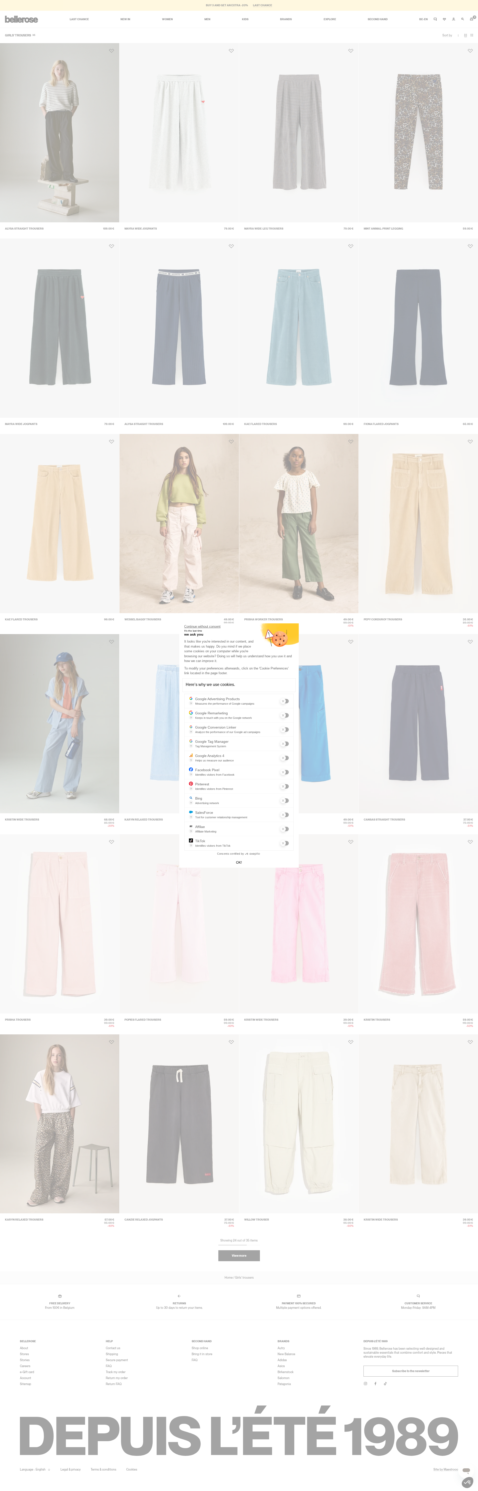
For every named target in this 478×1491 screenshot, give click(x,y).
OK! (239, 862)
